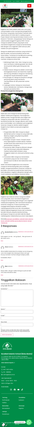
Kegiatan (21, 408)
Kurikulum (21, 400)
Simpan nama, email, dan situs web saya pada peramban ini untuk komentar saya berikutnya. (15, 330)
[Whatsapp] (29, 422)
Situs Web (4, 322)
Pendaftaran (5, 414)
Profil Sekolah (5, 400)
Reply (2, 240)
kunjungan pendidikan (12, 219)
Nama (3, 309)
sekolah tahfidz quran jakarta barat (16, 221)
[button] (29, 6)
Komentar (4, 289)
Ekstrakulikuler (6, 408)
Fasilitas (4, 402)
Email (3, 315)
